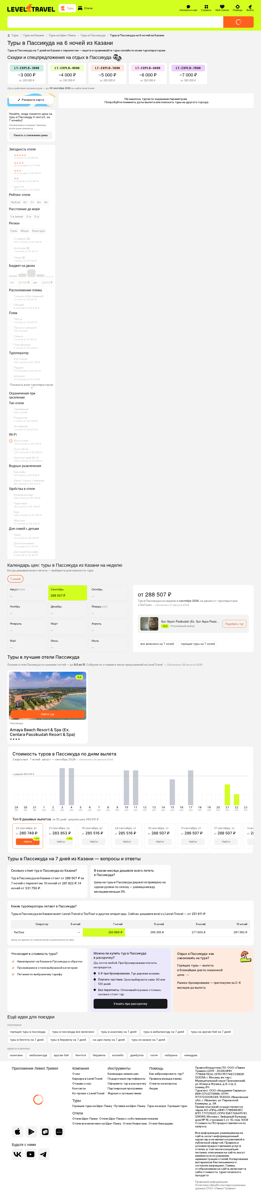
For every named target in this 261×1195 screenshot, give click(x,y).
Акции (153, 1088)
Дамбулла (137, 1055)
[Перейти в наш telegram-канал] (43, 1154)
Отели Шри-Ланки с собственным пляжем (128, 1118)
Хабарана (171, 1055)
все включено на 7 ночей (157, 644)
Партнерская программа (125, 1088)
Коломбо (118, 1055)
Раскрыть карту (33, 100)
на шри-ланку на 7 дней (109, 1039)
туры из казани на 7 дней (148, 1039)
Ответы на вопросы (163, 1083)
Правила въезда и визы (165, 1078)
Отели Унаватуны (135, 1123)
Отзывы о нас (81, 1083)
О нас (76, 1074)
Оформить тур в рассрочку (127, 1083)
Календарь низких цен (123, 1074)
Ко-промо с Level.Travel (88, 1093)
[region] (130, 928)
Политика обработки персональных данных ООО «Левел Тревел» (220, 1187)
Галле (154, 1055)
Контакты (79, 1088)
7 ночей (15, 579)
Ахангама (16, 1055)
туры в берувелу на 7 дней (68, 1039)
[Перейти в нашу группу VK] (17, 1154)
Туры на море (156, 1106)
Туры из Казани (33, 35)
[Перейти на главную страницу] (31, 8)
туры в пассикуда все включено (73, 1031)
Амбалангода (38, 1055)
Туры (15, 35)
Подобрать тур (234, 624)
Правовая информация (211, 1182)
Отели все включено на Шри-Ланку (96, 1123)
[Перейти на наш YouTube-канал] (30, 1154)
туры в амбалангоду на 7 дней (163, 1031)
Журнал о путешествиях (124, 1093)
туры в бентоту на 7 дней (27, 1039)
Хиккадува (190, 1055)
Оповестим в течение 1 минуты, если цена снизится (27, 127)
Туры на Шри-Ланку (62, 35)
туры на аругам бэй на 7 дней (211, 1031)
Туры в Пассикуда (92, 35)
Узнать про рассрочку (130, 1004)
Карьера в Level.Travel (87, 1078)
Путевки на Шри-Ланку (129, 1106)
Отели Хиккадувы (161, 1123)
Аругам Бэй (61, 1055)
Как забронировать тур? (166, 1074)
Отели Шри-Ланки (85, 1118)
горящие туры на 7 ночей (198, 644)
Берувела (99, 1055)
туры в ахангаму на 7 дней (119, 1031)
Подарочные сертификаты (126, 1078)
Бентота (80, 1055)
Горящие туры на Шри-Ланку (92, 1106)
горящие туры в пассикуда (27, 1031)
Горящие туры (177, 1106)
